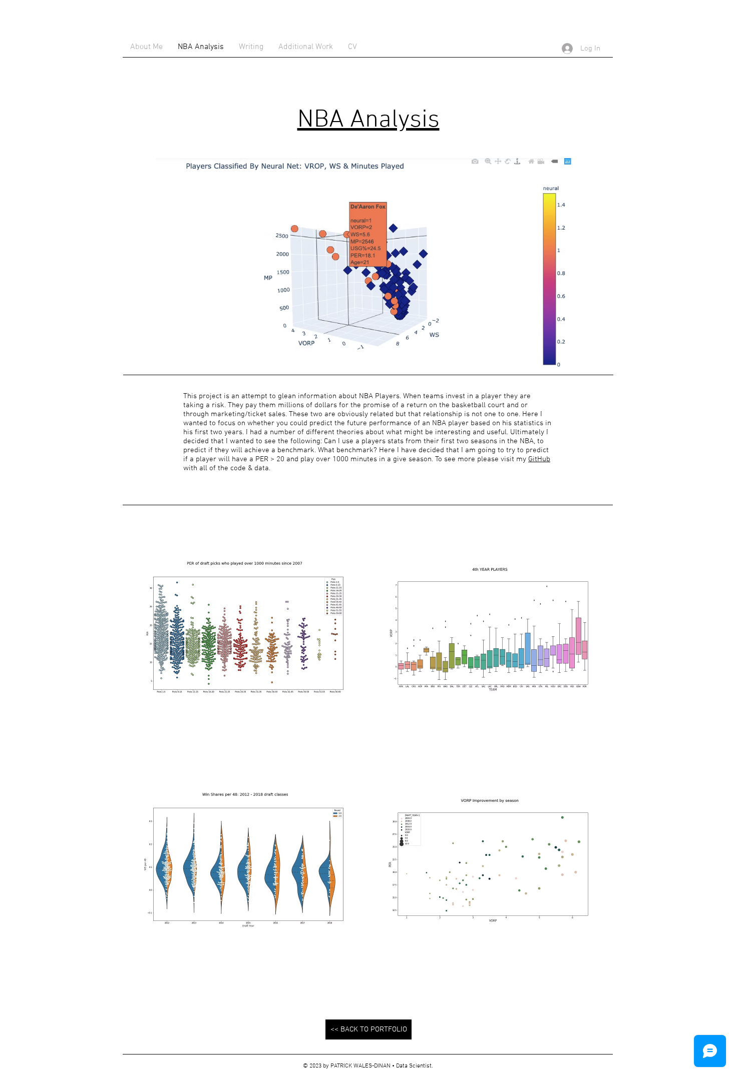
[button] (245, 633)
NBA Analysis (368, 120)
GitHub (539, 459)
